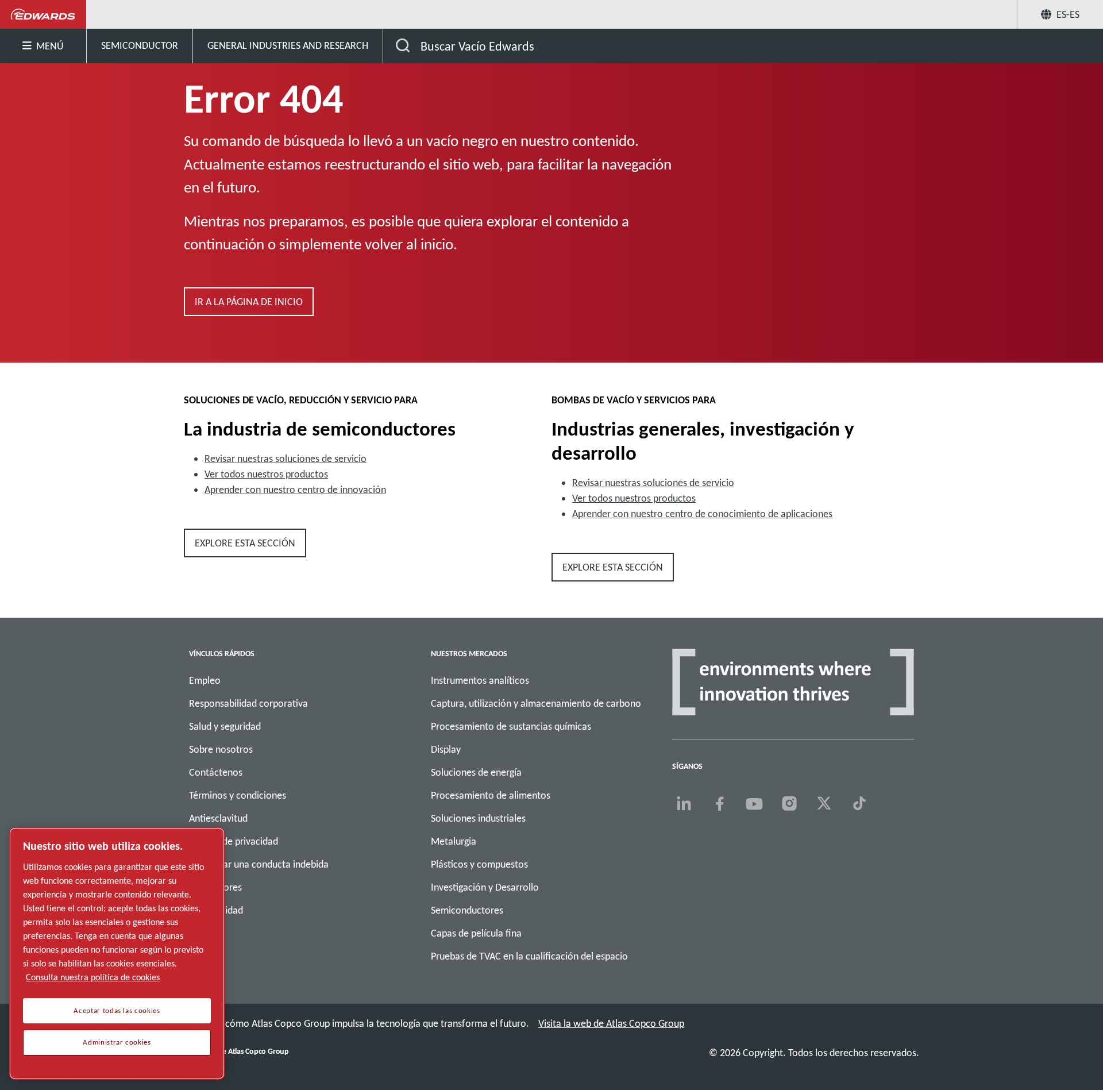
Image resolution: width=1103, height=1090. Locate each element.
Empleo (205, 680)
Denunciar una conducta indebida (259, 864)
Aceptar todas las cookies (117, 1010)
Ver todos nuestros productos (266, 474)
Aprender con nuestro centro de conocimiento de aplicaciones (702, 513)
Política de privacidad (233, 841)
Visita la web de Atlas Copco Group (611, 1023)
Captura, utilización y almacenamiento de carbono (536, 703)
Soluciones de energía (476, 772)
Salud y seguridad (225, 726)
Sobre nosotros (221, 749)
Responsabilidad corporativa (248, 703)
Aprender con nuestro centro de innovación (295, 489)
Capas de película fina (476, 933)
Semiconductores (467, 910)
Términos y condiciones (237, 795)
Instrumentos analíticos (480, 680)
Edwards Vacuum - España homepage (43, 14)
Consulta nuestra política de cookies (93, 977)
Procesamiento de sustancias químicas (511, 726)
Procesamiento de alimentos (490, 795)
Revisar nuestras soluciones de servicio (286, 458)
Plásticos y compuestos (479, 864)
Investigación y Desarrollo (485, 887)
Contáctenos (215, 772)
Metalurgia (453, 841)
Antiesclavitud (218, 818)
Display (446, 749)
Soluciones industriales (478, 818)
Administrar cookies (117, 1042)
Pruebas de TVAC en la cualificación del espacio (529, 956)
